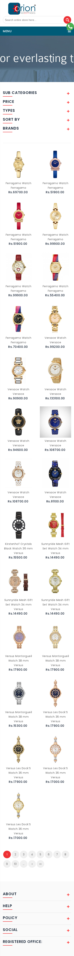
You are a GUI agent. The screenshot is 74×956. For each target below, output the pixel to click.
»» (40, 864)
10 (15, 864)
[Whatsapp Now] (70, 26)
